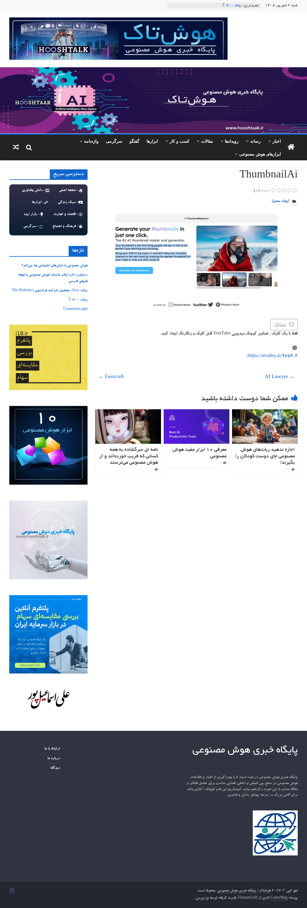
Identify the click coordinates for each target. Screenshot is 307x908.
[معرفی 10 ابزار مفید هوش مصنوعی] (197, 412)
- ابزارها (38, 202)
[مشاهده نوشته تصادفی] (15, 147)
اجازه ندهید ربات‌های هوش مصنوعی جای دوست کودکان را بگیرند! (265, 456)
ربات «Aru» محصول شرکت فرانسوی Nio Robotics (50, 291)
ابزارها (152, 141)
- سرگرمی (31, 226)
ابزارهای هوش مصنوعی (260, 154)
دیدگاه (55, 768)
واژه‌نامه (91, 141)
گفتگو (134, 141)
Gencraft (111, 377)
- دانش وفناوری (33, 190)
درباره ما (53, 758)
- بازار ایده (32, 214)
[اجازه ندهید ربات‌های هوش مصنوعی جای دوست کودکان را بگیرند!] (265, 412)
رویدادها (232, 141)
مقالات (207, 141)
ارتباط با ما (52, 749)
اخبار (277, 141)
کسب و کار (179, 141)
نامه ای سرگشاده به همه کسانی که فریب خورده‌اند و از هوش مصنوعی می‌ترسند (128, 456)
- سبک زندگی (68, 202)
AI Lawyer (280, 377)
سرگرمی (114, 141)
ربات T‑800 (232, 6)
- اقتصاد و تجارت (66, 214)
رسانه (255, 141)
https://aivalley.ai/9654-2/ (272, 356)
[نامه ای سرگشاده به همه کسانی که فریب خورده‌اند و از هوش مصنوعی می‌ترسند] (128, 412)
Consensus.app (75, 309)
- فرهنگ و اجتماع (65, 226)
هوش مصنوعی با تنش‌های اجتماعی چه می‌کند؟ (54, 266)
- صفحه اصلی (69, 190)
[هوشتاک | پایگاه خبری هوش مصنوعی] (153, 70)
